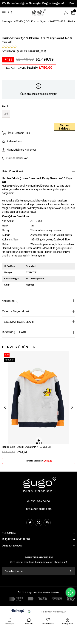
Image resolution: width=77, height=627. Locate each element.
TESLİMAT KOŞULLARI (18, 321)
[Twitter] (38, 522)
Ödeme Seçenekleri (15, 311)
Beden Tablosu (64, 127)
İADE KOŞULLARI (14, 332)
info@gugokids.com (39, 508)
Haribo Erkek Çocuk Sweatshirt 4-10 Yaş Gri (26, 447)
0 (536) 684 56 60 (38, 501)
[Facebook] (29, 522)
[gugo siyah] (38, 485)
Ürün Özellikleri (12, 171)
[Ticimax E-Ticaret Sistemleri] (17, 611)
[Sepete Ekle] (39, 440)
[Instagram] (47, 522)
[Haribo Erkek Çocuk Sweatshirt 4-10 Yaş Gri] (38, 397)
